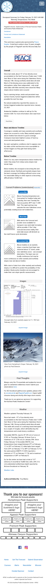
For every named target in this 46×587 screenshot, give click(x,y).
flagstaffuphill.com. (25, 393)
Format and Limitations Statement (14, 34)
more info (37, 187)
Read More (9, 121)
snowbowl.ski (10, 393)
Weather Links (9, 470)
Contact (31, 571)
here (15, 387)
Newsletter (7, 37)
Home (6, 560)
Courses (7, 565)
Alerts (17, 565)
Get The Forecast (18, 560)
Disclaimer (7, 31)
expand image (23, 327)
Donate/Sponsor (18, 571)
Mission (38, 565)
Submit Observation (35, 560)
